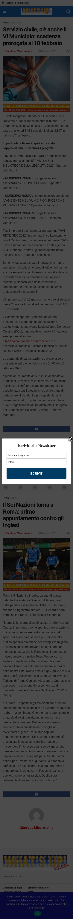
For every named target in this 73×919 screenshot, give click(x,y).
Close (70, 439)
